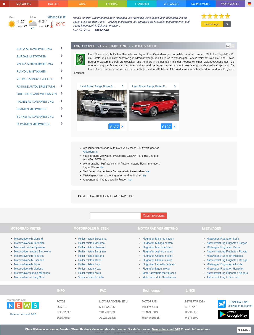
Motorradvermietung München (32, 273)
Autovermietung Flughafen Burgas (227, 243)
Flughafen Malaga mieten (158, 243)
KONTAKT (191, 307)
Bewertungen (212, 24)
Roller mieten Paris (89, 264)
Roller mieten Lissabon (91, 247)
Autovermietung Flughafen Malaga (227, 260)
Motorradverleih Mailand (28, 238)
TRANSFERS (107, 312)
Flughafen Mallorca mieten (158, 238)
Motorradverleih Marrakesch (159, 273)
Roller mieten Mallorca (91, 243)
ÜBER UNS (191, 312)
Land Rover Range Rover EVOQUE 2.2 (155, 86)
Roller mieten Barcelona (92, 238)
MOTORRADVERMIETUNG (115, 301)
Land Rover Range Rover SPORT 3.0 (102, 86)
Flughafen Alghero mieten (158, 251)
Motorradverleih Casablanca (159, 277)
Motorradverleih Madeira (28, 268)
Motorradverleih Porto (27, 264)
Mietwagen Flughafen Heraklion (225, 268)
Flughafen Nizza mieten (157, 268)
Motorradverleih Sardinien (29, 243)
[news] (23, 303)
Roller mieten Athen (90, 260)
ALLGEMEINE (107, 317)
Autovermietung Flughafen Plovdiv (227, 251)
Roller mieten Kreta (89, 273)
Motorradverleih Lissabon (29, 260)
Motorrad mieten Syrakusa (29, 247)
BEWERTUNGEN (195, 301)
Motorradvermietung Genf (29, 277)
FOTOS (61, 301)
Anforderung (90, 151)
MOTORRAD (149, 301)
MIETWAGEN (107, 307)
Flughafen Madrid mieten (157, 247)
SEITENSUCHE (155, 216)
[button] (24, 3)
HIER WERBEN (151, 317)
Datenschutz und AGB (23, 314)
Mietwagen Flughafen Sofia (223, 238)
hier (101, 167)
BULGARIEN (64, 317)
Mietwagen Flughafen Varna (223, 247)
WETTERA (191, 317)
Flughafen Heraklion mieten (159, 264)
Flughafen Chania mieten (157, 260)
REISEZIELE (64, 312)
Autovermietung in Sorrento (223, 277)
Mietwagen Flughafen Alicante (224, 264)
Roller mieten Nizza (89, 268)
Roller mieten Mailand (91, 255)
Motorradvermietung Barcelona (32, 251)
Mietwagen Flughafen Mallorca (225, 255)
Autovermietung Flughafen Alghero (227, 273)
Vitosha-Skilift (56, 17)
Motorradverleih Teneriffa (29, 255)
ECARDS (62, 307)
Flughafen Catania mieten (158, 255)
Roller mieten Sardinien (92, 251)
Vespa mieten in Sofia (91, 277)
